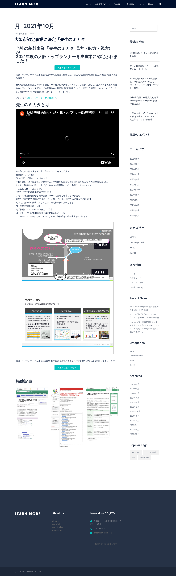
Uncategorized (137, 242)
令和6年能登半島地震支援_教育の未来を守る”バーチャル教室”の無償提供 (144, 100)
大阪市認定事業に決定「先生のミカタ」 (52, 39)
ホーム (89, 4)
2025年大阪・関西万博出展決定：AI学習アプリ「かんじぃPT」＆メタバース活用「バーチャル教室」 (144, 83)
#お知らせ (136, 452)
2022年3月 (135, 184)
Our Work (56, 524)
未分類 (133, 252)
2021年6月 (135, 194)
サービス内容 (114, 4)
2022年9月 (135, 179)
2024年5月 (135, 169)
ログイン (133, 273)
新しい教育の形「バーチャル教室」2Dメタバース (144, 67)
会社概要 (98, 4)
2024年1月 (135, 174)
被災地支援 (144, 457)
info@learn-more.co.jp (103, 533)
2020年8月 (135, 215)
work (132, 247)
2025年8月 (135, 158)
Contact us (57, 530)
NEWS (32, 34)
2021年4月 (135, 205)
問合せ (151, 4)
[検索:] (143, 28)
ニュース (141, 4)
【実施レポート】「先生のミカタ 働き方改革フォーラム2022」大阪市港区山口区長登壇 (145, 116)
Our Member (57, 527)
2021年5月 (135, 200)
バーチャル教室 (151, 452)
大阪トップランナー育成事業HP (41, 98)
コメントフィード (137, 282)
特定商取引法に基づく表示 (106, 543)
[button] (160, 4)
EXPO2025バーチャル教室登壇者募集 (144, 54)
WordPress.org (136, 287)
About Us (56, 521)
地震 (133, 457)
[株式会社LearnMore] (28, 4)
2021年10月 (135, 189)
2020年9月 (135, 210)
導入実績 (130, 4)
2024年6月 (135, 164)
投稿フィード (135, 278)
